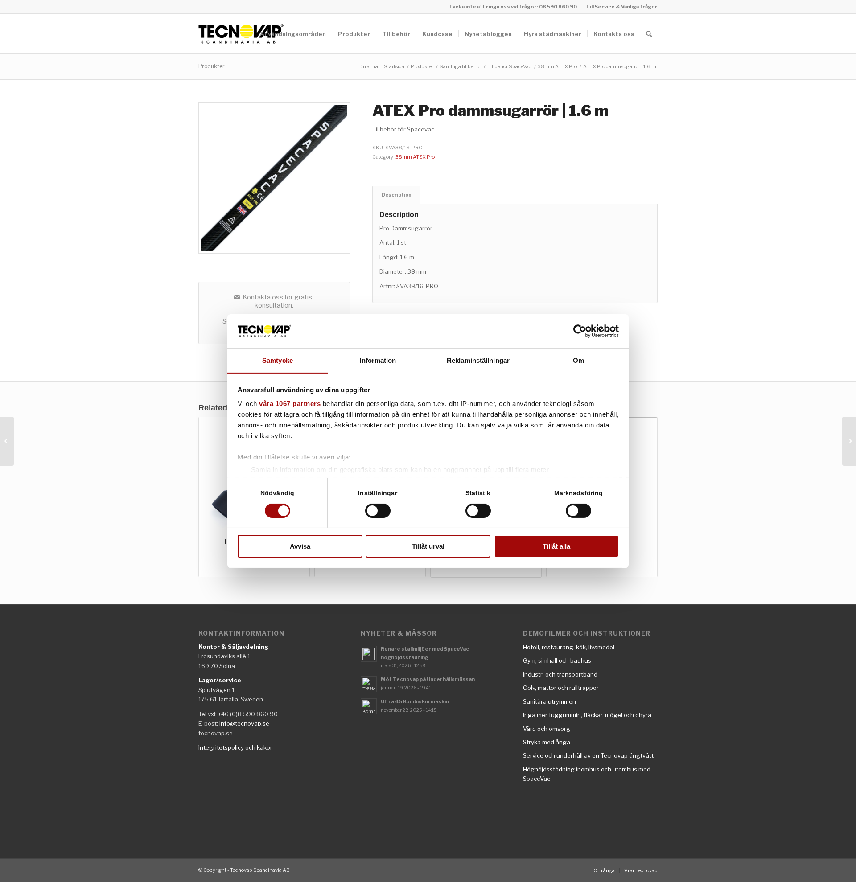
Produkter (211, 66)
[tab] (396, 195)
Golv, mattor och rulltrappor (561, 687)
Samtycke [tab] (277, 360)
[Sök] (649, 33)
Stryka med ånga (546, 742)
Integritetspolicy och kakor (235, 747)
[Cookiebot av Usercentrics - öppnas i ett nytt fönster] (580, 331)
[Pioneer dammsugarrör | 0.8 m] (849, 441)
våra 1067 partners (290, 403)
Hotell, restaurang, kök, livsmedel (568, 647)
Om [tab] (578, 360)
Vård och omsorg (546, 728)
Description (397, 195)
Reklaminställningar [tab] (478, 360)
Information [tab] (377, 360)
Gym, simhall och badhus (557, 660)
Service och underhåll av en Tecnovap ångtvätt (588, 755)
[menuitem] (619, 6)
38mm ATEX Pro (415, 157)
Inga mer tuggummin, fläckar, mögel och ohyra (587, 714)
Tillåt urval (428, 546)
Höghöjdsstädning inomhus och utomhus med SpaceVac (586, 774)
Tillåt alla (556, 546)
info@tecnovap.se (244, 723)
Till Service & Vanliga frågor (622, 7)
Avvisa (300, 546)
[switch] (378, 511)
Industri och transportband (560, 674)
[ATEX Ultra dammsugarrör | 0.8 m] (7, 441)
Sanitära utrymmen (549, 701)
